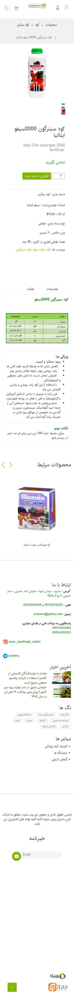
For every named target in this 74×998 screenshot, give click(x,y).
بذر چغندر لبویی (24, 714)
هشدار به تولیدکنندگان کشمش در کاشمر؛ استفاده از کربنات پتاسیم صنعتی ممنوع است (27, 678)
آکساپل (42, 720)
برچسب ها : (58, 249)
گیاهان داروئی (59, 759)
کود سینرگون (23, 249)
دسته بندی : (58, 194)
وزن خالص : (57, 232)
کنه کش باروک (49, 726)
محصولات (51, 24)
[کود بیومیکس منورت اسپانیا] (37, 509)
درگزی (65, 726)
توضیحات (52, 289)
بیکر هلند (64, 714)
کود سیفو (38, 249)
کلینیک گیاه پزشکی (56, 746)
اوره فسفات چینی (60, 720)
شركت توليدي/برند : (53, 205)
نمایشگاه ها (60, 752)
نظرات (30, 289)
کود (37, 24)
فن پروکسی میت (45, 714)
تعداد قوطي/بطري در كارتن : (48, 242)
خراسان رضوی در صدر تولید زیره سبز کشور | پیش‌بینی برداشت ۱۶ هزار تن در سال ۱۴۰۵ (25, 692)
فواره (17, 720)
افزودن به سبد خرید (37, 176)
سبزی (29, 720)
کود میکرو (23, 24)
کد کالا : (60, 214)
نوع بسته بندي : (55, 223)
